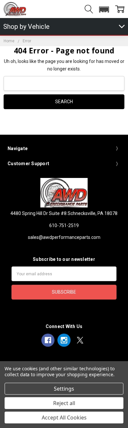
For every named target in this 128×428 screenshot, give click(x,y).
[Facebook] (47, 340)
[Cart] (120, 9)
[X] (80, 340)
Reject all (64, 403)
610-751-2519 (64, 225)
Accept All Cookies (64, 417)
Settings (64, 388)
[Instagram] (64, 340)
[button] (104, 9)
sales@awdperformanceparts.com (64, 237)
